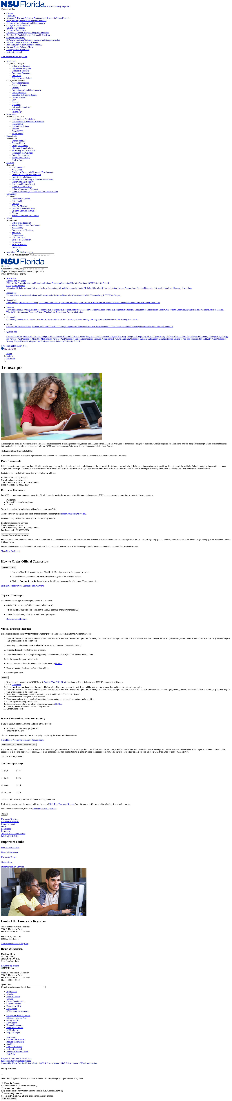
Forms (3, 826)
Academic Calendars (10, 821)
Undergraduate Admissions (17, 49)
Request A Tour (7, 1058)
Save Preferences (9, 1099)
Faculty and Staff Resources (18, 1015)
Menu (4, 814)
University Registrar (9, 819)
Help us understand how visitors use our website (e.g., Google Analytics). (32, 1089)
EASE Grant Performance (17, 1011)
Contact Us (16, 247)
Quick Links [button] (11, 332)
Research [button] (10, 162)
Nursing (15, 102)
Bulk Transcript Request (16, 619)
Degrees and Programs (21, 68)
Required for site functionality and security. (19, 1084)
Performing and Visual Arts (23, 150)
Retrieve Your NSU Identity (55, 682)
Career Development (20, 155)
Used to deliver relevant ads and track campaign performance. (27, 1094)
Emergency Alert (13, 1006)
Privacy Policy (32, 1063)
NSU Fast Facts (18, 237)
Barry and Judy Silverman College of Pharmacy (26, 20)
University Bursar (8, 857)
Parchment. (16, 684)
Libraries (15, 203)
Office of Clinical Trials (22, 186)
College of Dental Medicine (18, 25)
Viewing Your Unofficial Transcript (15, 535)
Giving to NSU (12, 1020)
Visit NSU (10, 1054)
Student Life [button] (11, 136)
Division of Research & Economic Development (32, 172)
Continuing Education (21, 73)
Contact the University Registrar (14, 943)
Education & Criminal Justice (24, 95)
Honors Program (19, 97)
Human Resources (14, 1025)
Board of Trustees (19, 244)
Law (14, 100)
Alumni (15, 213)
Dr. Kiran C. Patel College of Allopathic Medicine (27, 33)
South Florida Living (21, 158)
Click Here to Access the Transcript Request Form (22, 740)
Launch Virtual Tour (23, 1058)
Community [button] (11, 194)
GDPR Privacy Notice (49, 1063)
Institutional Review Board (23, 184)
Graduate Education (20, 71)
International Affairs (20, 126)
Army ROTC (17, 131)
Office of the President (21, 223)
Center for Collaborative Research (26, 174)
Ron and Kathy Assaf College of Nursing (23, 45)
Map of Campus (13, 1032)
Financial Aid (17, 124)
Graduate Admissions (15, 37)
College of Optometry (15, 28)
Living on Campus (20, 145)
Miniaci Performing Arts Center (25, 215)
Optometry (16, 104)
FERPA (58, 663)
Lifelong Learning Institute (23, 211)
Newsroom (16, 242)
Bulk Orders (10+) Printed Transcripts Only (18, 745)
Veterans (15, 129)
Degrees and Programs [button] (16, 281)
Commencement (8, 824)
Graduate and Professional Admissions (28, 121)
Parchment (15, 551)
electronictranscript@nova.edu (73, 514)
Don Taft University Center (23, 208)
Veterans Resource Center (17, 1051)
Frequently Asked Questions (44, 809)
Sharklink (10, 1044)
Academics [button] (11, 61)
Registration (6, 829)
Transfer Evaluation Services (13, 833)
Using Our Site (18, 1063)
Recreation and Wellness (22, 153)
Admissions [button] (11, 114)
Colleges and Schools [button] (15, 285)
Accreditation (17, 235)
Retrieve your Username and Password (27, 586)
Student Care (17, 160)
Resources (16, 232)
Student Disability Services (12, 867)
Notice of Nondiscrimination (85, 1063)
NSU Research (18, 167)
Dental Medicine (19, 92)
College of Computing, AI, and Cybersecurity (25, 23)
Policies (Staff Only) (9, 836)
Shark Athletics (18, 143)
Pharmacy (16, 109)
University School (14, 52)
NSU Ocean (17, 170)
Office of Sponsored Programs (25, 189)
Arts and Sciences (19, 85)
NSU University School (22, 78)
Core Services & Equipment (24, 177)
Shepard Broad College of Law (19, 47)
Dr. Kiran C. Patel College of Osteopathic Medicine (28, 35)
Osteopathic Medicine (21, 107)
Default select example (10, 987)
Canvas (9, 13)
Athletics (10, 994)
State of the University (21, 240)
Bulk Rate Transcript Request (61, 804)
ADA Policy (66, 1063)
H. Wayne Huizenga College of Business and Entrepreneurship (33, 40)
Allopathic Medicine (20, 83)
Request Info (11, 56)
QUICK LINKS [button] (8, 9)
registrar (9, 356)
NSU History (17, 228)
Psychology (17, 112)
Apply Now (22, 56)
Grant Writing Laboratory (22, 182)
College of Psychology (16, 30)
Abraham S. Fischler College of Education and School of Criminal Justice (37, 18)
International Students (10, 847)
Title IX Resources (14, 1046)
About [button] (9, 218)
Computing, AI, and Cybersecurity (26, 90)
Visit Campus (17, 133)
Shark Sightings (18, 141)
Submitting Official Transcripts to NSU (17, 451)
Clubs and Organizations (22, 148)
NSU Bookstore (13, 996)
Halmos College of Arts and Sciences (22, 42)
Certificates (16, 75)
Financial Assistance (9, 852)
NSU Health (17, 201)
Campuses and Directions (22, 230)
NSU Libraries (12, 1030)
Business (15, 88)
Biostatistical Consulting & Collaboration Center (32, 179)
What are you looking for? (17, 255)
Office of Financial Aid (16, 1018)
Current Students (8, 567)
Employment (11, 1008)
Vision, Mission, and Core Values (26, 225)
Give (3, 56)
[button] (19, 252)
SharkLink (10, 16)
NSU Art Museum (19, 206)
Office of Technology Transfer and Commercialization (35, 191)
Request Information (15, 1042)
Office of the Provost (21, 66)
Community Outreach (21, 199)
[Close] (2, 1074)
